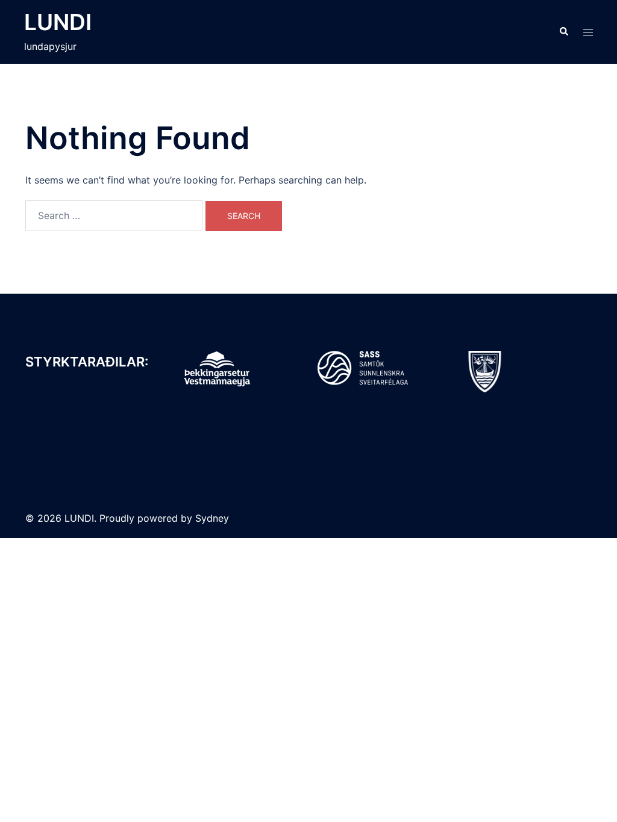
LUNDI (58, 22)
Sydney (212, 518)
